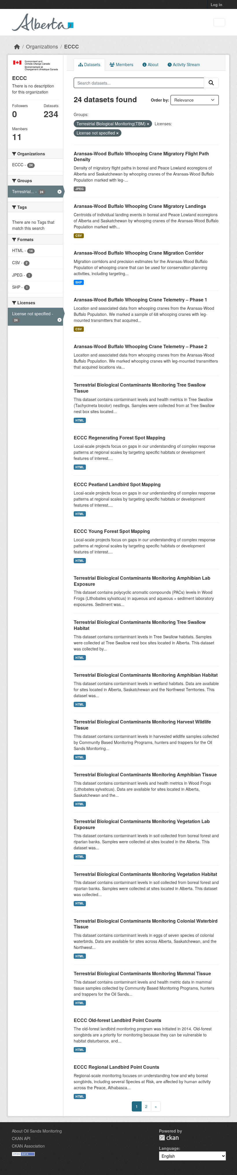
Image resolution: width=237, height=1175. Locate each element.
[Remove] (148, 124)
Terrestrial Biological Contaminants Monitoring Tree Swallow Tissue (139, 387)
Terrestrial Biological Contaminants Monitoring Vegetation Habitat (145, 874)
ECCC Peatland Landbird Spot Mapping (117, 484)
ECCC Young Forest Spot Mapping (112, 531)
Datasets (91, 64)
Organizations (42, 46)
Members (124, 64)
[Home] (17, 46)
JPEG (79, 188)
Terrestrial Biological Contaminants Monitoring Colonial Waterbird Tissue (146, 923)
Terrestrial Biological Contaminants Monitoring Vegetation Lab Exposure (142, 824)
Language (169, 1148)
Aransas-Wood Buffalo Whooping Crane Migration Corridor (138, 252)
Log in (216, 4)
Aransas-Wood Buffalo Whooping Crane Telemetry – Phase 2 (140, 346)
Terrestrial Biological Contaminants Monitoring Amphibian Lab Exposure (142, 581)
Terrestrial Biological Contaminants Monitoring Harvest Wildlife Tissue (142, 724)
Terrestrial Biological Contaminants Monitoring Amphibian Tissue (145, 774)
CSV (78, 235)
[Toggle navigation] (219, 22)
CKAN (169, 1138)
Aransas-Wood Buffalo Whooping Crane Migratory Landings (140, 206)
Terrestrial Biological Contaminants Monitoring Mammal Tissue (142, 973)
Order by (159, 100)
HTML (79, 420)
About (152, 64)
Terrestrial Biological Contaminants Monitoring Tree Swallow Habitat (139, 625)
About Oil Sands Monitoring (37, 1131)
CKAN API (21, 1138)
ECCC (71, 46)
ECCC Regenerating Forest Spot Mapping (119, 437)
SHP (78, 282)
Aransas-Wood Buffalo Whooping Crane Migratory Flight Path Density (141, 156)
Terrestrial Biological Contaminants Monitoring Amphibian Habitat (146, 675)
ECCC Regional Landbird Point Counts (116, 1067)
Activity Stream (186, 64)
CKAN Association (28, 1146)
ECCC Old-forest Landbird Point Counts (117, 1020)
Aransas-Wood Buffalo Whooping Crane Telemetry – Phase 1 (140, 299)
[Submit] (211, 83)
